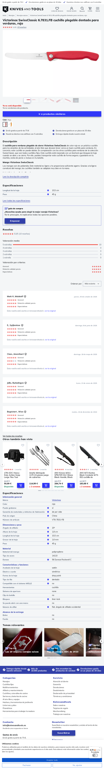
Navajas (12, 15)
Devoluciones (58, 687)
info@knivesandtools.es (14, 725)
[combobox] (92, 283)
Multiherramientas (10, 687)
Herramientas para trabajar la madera (19, 711)
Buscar (82, 11)
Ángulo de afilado (10, 528)
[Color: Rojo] (5, 124)
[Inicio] (23, 8)
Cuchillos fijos (8, 684)
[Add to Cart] (20, 485)
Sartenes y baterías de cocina (15, 696)
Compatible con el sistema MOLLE (17, 583)
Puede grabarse (9, 508)
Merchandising (59, 711)
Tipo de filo (7, 579)
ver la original (50, 311)
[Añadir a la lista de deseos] (23, 445)
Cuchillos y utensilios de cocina (15, 693)
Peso (5, 194)
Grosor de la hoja (10, 540)
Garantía (57, 684)
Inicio (4, 15)
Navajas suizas (22, 15)
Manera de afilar (10, 607)
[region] (52, 67)
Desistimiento (58, 690)
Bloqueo (6, 599)
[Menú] (99, 748)
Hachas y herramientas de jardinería (18, 702)
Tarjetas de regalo (60, 708)
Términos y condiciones (62, 696)
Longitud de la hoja (11, 190)
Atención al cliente (60, 681)
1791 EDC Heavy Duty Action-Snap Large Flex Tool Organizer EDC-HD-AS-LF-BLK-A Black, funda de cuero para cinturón (13, 475)
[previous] (7, 464)
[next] (97, 464)
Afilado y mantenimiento (13, 690)
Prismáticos (7, 708)
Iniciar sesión (72, 11)
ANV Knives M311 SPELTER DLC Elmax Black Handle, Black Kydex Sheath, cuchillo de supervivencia (64, 475)
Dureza (6, 560)
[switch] (95, 755)
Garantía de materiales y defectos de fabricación (24, 512)
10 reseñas (22, 27)
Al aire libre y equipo (11, 699)
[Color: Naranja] (10, 124)
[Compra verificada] (25, 296)
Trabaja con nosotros (61, 714)
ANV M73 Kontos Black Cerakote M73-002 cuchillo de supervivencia (89, 475)
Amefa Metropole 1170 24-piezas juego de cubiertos (39, 475)
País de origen (9, 516)
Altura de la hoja (10, 532)
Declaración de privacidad (64, 693)
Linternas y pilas (9, 705)
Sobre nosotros (59, 705)
